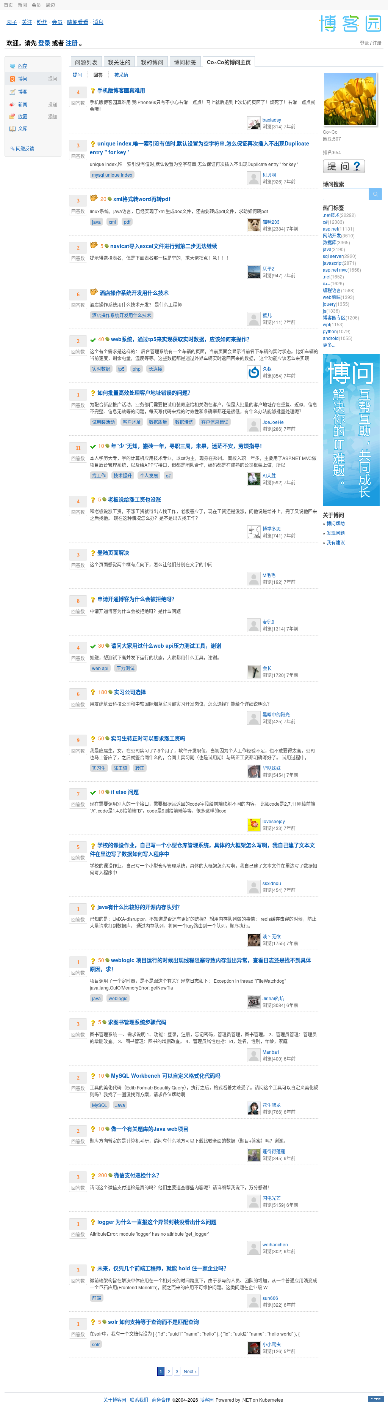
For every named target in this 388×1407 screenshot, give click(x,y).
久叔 (267, 368)
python (336, 331)
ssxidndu (272, 883)
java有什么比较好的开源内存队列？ (139, 907)
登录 (44, 42)
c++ (333, 283)
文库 (22, 128)
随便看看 (77, 21)
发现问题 (336, 533)
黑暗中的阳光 (276, 714)
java (96, 221)
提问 (52, 78)
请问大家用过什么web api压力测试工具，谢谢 (166, 645)
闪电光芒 (272, 1198)
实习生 (99, 768)
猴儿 (267, 315)
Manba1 (271, 1051)
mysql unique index (112, 174)
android (337, 338)
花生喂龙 (272, 1105)
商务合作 (161, 1399)
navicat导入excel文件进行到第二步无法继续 (163, 246)
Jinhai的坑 (273, 998)
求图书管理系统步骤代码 (137, 1022)
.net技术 (339, 215)
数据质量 (158, 422)
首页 (8, 5)
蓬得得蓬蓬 (274, 1151)
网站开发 (339, 235)
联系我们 (139, 1399)
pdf (127, 221)
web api (100, 668)
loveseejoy (274, 821)
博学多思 (272, 528)
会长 (267, 668)
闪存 (22, 65)
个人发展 (149, 475)
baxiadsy (272, 119)
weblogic (118, 998)
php (137, 368)
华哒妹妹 (272, 768)
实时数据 (101, 368)
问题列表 (86, 62)
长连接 (155, 368)
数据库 (336, 242)
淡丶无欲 (272, 936)
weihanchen (275, 1244)
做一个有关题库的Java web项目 (149, 1128)
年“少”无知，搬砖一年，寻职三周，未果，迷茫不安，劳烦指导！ (188, 445)
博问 (22, 78)
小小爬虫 (272, 1344)
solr (96, 1344)
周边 (50, 5)
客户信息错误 (214, 422)
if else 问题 (125, 791)
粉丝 (42, 21)
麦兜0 (268, 621)
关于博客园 (114, 1399)
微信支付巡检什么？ (138, 1175)
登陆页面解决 (113, 552)
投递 (52, 104)
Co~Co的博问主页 (229, 62)
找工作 (99, 475)
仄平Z (268, 268)
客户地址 (132, 422)
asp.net (338, 228)
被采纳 (121, 74)
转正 (139, 768)
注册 (72, 42)
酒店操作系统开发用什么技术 (134, 292)
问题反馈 (25, 148)
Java (120, 1105)
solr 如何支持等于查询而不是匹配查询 (153, 1321)
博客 (22, 91)
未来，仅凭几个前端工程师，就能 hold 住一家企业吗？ (163, 1268)
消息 (98, 21)
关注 (27, 21)
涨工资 (120, 768)
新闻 (22, 5)
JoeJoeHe (273, 422)
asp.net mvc (342, 269)
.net (333, 276)
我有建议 (336, 542)
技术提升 (123, 475)
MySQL (99, 1105)
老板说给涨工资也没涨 (134, 499)
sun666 (270, 1298)
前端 (96, 1298)
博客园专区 (341, 317)
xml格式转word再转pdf (142, 198)
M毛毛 (269, 575)
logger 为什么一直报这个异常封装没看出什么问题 (156, 1221)
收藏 (22, 116)
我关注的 (119, 62)
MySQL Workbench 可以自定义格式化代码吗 (166, 1075)
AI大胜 (269, 475)
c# (168, 475)
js (331, 310)
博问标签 (185, 62)
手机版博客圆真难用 (121, 90)
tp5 (121, 368)
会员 (36, 5)
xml (112, 221)
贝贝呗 (269, 174)
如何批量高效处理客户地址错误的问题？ (145, 392)
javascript (339, 262)
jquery (336, 303)
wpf (333, 324)
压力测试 (125, 668)
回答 (98, 74)
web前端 (338, 297)
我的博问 (152, 62)
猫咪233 (271, 221)
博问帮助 (336, 523)
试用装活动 (103, 422)
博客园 (207, 1399)
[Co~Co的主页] (351, 100)
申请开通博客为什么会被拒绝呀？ (137, 598)
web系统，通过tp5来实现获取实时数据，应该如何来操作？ (181, 339)
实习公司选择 (130, 692)
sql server (340, 256)
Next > (190, 1371)
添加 (52, 116)
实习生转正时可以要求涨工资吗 (148, 738)
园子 (11, 21)
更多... (329, 344)
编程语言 (339, 290)
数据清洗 (184, 422)
